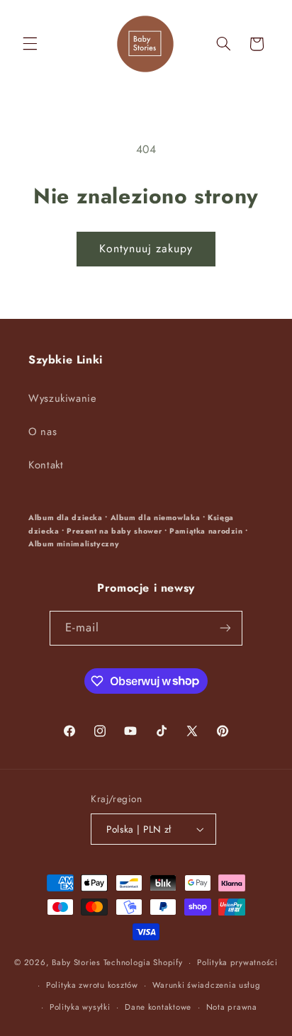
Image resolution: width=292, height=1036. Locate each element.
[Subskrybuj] (225, 628)
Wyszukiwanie (62, 398)
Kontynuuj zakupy (146, 248)
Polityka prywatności (237, 962)
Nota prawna (231, 1007)
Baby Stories (76, 962)
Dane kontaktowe (158, 1007)
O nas (42, 431)
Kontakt (45, 465)
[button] (29, 44)
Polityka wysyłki (80, 1007)
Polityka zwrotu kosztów (92, 985)
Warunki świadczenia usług (206, 985)
